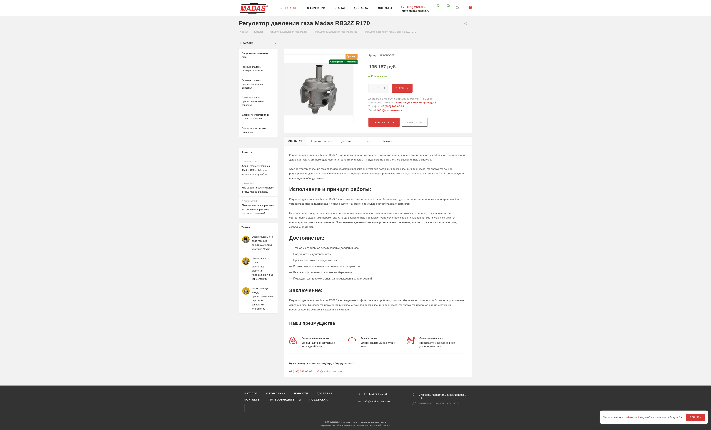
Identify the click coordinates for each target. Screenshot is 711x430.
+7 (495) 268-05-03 (415, 7)
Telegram (258, 408)
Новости (246, 152)
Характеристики (321, 141)
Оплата (368, 141)
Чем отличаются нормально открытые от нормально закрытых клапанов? (258, 209)
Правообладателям (285, 399)
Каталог (251, 393)
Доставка (347, 141)
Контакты (252, 399)
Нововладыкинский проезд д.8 (416, 102)
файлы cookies (633, 417)
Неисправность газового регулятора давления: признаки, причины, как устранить (262, 268)
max (248, 408)
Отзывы (387, 141)
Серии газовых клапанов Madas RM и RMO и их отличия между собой (256, 170)
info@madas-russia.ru (415, 10)
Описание (295, 140)
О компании (276, 393)
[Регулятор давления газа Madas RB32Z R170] (318, 89)
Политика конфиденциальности (439, 403)
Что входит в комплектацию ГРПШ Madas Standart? (258, 189)
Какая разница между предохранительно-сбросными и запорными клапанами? (262, 298)
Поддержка (318, 399)
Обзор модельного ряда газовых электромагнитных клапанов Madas (262, 242)
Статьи (245, 227)
